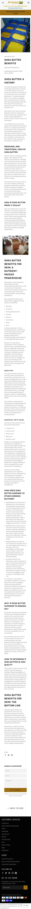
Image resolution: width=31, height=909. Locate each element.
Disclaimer (5, 850)
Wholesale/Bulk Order (15, 8)
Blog (3, 847)
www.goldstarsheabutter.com (13, 894)
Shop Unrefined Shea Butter (10, 861)
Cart (3, 842)
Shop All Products (7, 859)
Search (4, 837)
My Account (5, 834)
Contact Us (5, 823)
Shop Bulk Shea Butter (9, 864)
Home (3, 828)
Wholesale (5, 831)
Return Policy (6, 845)
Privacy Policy (6, 839)
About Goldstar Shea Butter (10, 826)
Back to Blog (16, 808)
